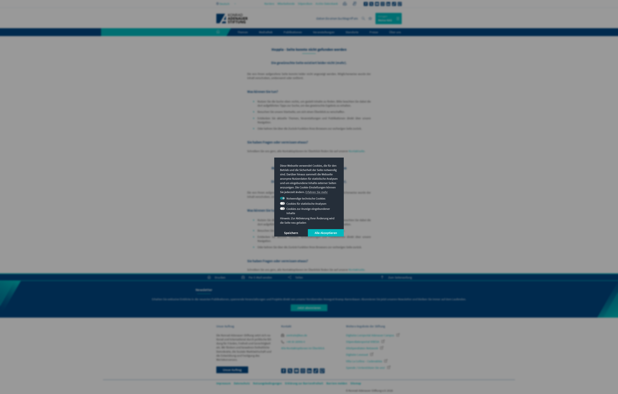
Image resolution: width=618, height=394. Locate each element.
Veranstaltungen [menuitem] (323, 32)
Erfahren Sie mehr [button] (316, 192)
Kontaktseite (357, 151)
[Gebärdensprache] (354, 4)
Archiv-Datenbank (327, 3)
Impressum (223, 383)
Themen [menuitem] (242, 32)
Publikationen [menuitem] (293, 32)
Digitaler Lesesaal (357, 354)
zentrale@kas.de (296, 335)
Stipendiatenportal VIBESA (363, 342)
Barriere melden (336, 383)
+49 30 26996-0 (295, 342)
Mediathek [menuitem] (266, 32)
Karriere (269, 3)
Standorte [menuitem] (352, 32)
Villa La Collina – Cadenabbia (364, 361)
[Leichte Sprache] (345, 4)
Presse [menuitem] (374, 32)
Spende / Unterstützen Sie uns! (366, 368)
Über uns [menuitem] (395, 32)
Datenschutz (242, 383)
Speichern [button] (291, 233)
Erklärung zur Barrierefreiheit (304, 383)
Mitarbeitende (286, 3)
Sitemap (355, 383)
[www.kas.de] (232, 18)
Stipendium (305, 3)
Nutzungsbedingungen (267, 383)
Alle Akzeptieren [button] (326, 233)
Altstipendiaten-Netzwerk (362, 348)
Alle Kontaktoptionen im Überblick (302, 348)
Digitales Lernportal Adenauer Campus (370, 335)
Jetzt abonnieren (309, 308)
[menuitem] (221, 32)
